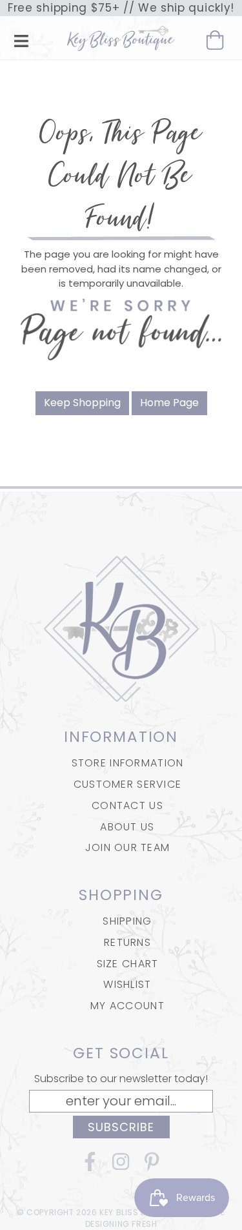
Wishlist (127, 984)
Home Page (169, 402)
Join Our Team (127, 847)
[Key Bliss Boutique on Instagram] (121, 1166)
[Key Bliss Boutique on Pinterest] (152, 1166)
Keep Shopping (82, 402)
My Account (127, 1005)
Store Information (128, 762)
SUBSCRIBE (121, 1127)
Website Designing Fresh (155, 1218)
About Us (127, 826)
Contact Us (127, 805)
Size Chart (128, 963)
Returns (127, 942)
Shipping (127, 921)
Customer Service (127, 784)
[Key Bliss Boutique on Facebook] (90, 1166)
